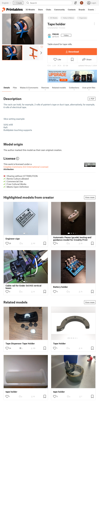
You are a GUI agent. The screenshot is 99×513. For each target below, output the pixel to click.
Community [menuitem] (59, 9)
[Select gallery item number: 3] (73, 233)
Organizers (83, 18)
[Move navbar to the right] (95, 9)
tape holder (11, 391)
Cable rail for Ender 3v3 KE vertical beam (23, 286)
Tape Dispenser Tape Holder (20, 343)
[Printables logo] (12, 9)
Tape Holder (59, 343)
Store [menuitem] (40, 9)
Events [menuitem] (91, 9)
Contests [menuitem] (72, 9)
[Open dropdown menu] (94, 23)
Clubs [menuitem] (48, 9)
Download (73, 51)
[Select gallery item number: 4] (75, 233)
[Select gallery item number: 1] (24, 233)
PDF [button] (92, 98)
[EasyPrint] (75, 3)
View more (89, 197)
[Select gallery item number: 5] (77, 233)
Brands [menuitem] (82, 9)
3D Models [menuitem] (30, 9)
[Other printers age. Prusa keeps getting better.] (72, 76)
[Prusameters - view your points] (81, 3)
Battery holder (60, 287)
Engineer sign (13, 238)
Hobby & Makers (68, 18)
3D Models (53, 18)
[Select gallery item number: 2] (26, 233)
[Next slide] (41, 52)
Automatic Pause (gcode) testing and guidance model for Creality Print (72, 238)
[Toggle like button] (7, 243)
